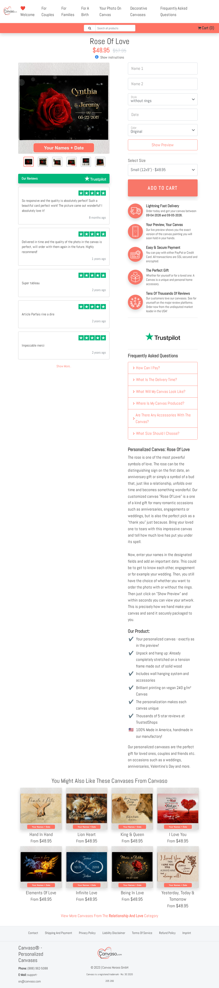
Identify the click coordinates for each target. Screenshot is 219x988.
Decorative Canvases (138, 11)
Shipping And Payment (58, 933)
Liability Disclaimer (113, 933)
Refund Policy (167, 933)
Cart (207, 28)
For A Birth (85, 11)
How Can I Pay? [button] (148, 367)
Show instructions (111, 57)
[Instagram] (206, 15)
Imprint (186, 933)
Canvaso (90, 974)
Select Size (137, 160)
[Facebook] (201, 8)
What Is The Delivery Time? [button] (156, 379)
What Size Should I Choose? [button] (157, 433)
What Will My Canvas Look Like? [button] (160, 391)
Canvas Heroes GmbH (115, 967)
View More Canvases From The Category (109, 915)
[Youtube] (211, 8)
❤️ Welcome (27, 11)
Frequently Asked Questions (173, 11)
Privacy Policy (87, 933)
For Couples (47, 11)
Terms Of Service (142, 933)
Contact (33, 933)
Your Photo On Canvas (110, 11)
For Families (67, 11)
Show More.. (63, 366)
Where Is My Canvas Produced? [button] (160, 403)
